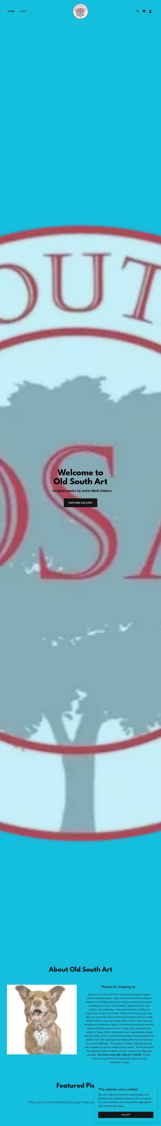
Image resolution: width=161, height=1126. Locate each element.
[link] (80, 11)
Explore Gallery (80, 503)
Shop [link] (23, 11)
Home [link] (11, 11)
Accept (125, 1115)
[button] (150, 11)
